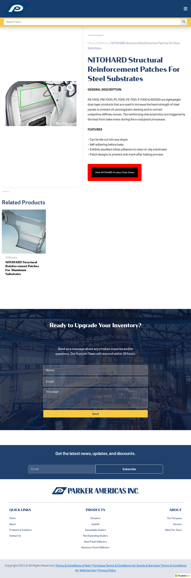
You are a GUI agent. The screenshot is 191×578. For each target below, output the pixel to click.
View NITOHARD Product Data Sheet (114, 172)
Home (92, 43)
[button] (112, 8)
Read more (18, 286)
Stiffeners (103, 43)
